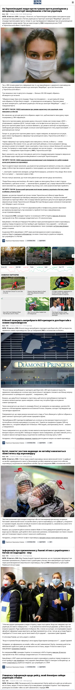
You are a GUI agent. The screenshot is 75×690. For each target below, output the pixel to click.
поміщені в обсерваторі (23, 234)
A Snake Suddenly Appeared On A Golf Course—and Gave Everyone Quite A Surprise (62, 292)
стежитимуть (12, 663)
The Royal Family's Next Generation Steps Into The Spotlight (60, 313)
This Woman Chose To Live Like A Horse (13, 292)
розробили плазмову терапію (27, 438)
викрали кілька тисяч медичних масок (54, 538)
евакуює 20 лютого (59, 216)
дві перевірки (19, 660)
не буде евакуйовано (61, 226)
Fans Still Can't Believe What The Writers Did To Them (12, 313)
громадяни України (19, 649)
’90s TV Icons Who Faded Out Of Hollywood (36, 313)
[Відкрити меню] (73, 2)
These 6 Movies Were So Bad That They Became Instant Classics (36, 292)
